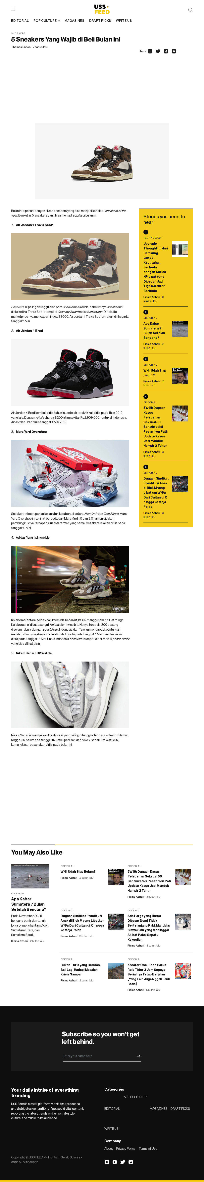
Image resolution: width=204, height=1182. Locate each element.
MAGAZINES (158, 1109)
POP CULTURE (45, 21)
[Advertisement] (102, 93)
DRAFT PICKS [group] (100, 21)
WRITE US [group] (124, 21)
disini (37, 644)
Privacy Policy (125, 1148)
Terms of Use (148, 1148)
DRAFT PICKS (180, 1109)
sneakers (40, 215)
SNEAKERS (18, 33)
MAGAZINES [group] (74, 21)
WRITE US (111, 1129)
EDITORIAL (112, 1109)
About (108, 1148)
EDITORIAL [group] (20, 21)
